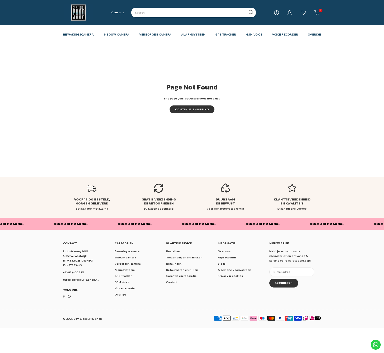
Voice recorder (125, 288)
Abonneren (284, 283)
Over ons (117, 12)
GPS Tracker (123, 276)
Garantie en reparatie (181, 276)
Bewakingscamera (127, 251)
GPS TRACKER (225, 34)
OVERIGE (314, 34)
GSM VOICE (254, 34)
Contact (171, 282)
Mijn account (227, 257)
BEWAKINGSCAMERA (78, 34)
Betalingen (174, 264)
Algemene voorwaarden (234, 270)
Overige (120, 294)
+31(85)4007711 (73, 272)
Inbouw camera (125, 257)
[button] (317, 13)
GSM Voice (122, 282)
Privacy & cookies (230, 276)
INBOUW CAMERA (116, 34)
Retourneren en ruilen (182, 270)
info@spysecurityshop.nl (81, 280)
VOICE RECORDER (285, 34)
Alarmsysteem (125, 270)
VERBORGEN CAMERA (155, 34)
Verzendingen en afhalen (184, 257)
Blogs (222, 264)
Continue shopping (192, 109)
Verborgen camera (128, 264)
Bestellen (173, 251)
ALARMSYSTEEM (193, 34)
